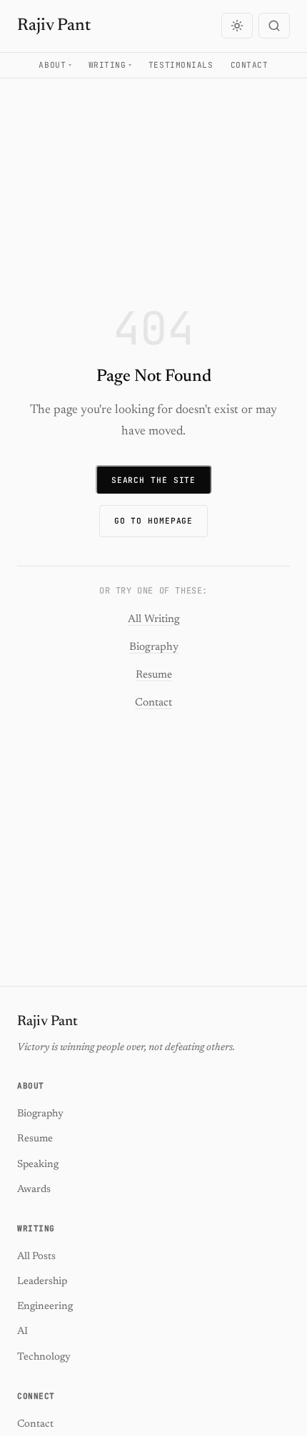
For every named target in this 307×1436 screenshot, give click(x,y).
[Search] (274, 26)
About (52, 65)
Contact (249, 65)
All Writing (154, 619)
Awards (34, 1189)
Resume (154, 675)
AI (22, 1331)
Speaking (38, 1164)
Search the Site (153, 480)
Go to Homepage (153, 521)
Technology (44, 1357)
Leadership (42, 1281)
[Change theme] (237, 26)
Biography (153, 647)
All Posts (36, 1256)
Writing (107, 65)
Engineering (45, 1306)
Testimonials (181, 65)
